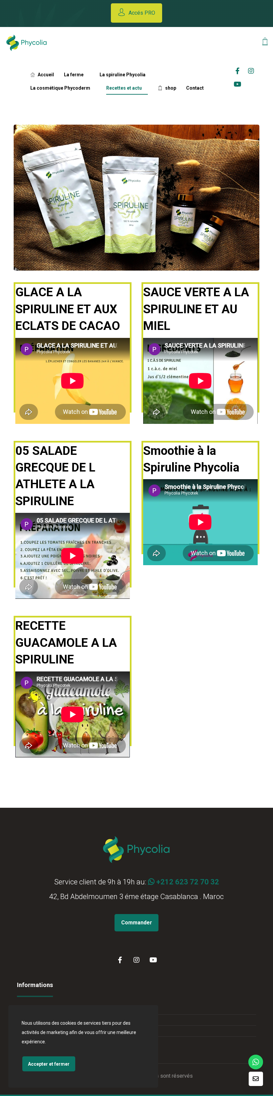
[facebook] (237, 71)
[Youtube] (237, 84)
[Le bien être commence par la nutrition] (26, 43)
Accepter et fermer (49, 1064)
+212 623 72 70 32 (186, 882)
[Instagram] (136, 960)
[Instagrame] (251, 71)
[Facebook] (120, 960)
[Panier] (265, 41)
